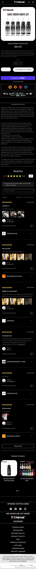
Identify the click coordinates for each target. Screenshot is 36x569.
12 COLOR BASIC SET (27, 480)
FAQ (18, 539)
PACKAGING (18, 530)
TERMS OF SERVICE (18, 542)
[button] (27, 176)
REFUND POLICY (18, 533)
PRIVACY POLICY (18, 536)
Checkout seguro (18, 92)
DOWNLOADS (18, 527)
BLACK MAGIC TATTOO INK (9, 480)
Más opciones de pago (18, 81)
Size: (18, 59)
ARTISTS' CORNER (18, 551)
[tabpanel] (9, 475)
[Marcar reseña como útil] (32, 225)
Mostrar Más (21, 344)
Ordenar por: (19, 197)
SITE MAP (18, 545)
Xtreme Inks (19, 2)
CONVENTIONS (18, 548)
